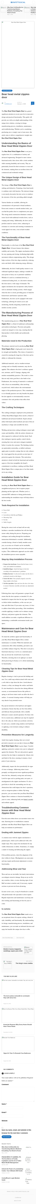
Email (4, 1112)
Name (4, 1104)
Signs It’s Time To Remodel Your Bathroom (17, 1053)
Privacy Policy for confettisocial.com (18, 1191)
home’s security (28, 799)
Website (4, 1121)
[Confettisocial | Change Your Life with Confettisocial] (18, 2)
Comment (5, 1084)
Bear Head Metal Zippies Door (9, 937)
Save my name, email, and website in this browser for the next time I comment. (16, 1131)
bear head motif (20, 937)
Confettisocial (8, 104)
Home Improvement (7, 90)
